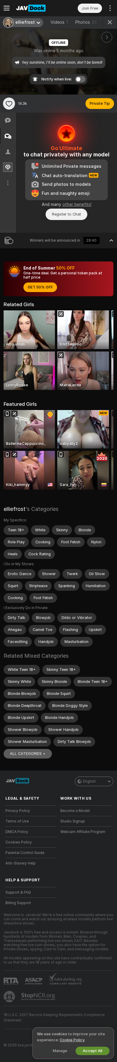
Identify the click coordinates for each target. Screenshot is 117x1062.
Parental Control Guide (24, 853)
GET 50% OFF (40, 287)
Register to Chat (66, 214)
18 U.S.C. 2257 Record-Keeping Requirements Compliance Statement (54, 1017)
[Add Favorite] (9, 104)
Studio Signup (72, 821)
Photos (86, 22)
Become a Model (75, 811)
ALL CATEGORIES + (28, 753)
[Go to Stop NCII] (38, 996)
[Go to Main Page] (35, 8)
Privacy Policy (17, 811)
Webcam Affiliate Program (82, 832)
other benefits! (77, 204)
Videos (59, 22)
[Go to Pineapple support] (10, 996)
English (89, 781)
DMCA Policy (16, 832)
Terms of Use (17, 821)
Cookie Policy (72, 1040)
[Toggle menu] (6, 8)
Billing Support (18, 903)
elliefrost (15, 509)
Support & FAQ (18, 892)
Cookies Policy (18, 842)
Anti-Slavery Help (20, 863)
